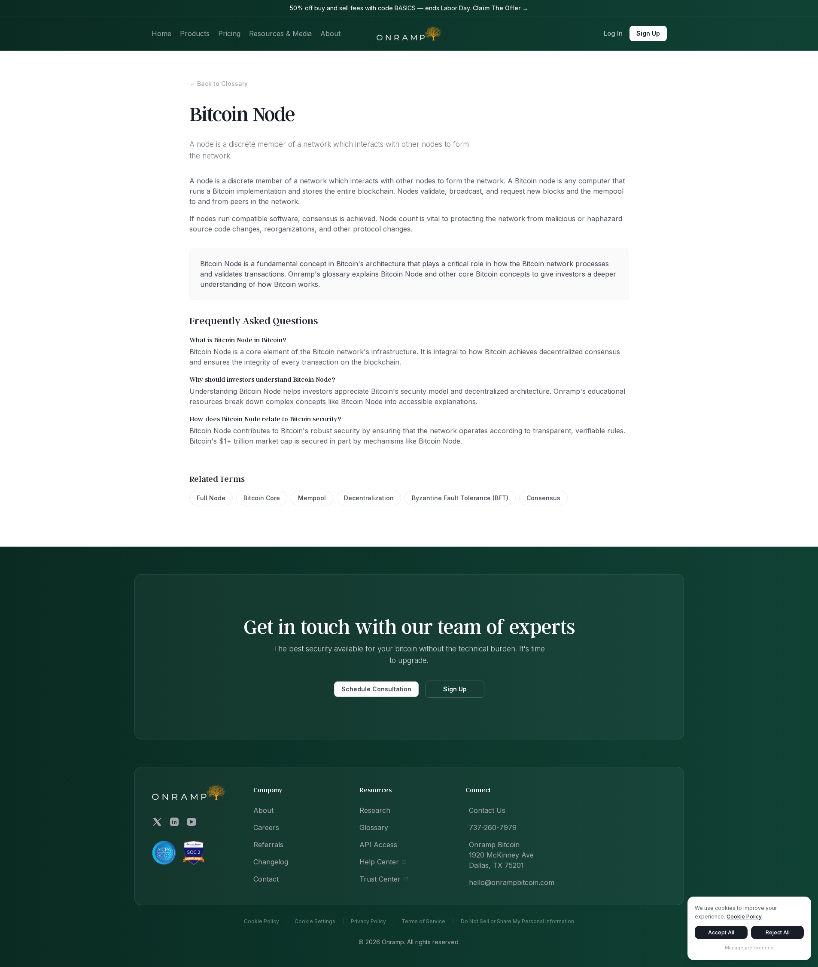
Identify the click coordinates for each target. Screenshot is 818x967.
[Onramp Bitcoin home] (189, 792)
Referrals (268, 844)
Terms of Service (423, 921)
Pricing (229, 33)
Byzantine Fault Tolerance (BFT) (460, 498)
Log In (613, 33)
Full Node (211, 498)
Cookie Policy (261, 921)
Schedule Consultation (376, 689)
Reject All (778, 932)
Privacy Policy (368, 921)
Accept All (721, 932)
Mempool (312, 498)
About (330, 33)
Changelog (270, 862)
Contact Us (487, 810)
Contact (266, 879)
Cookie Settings (315, 921)
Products (195, 33)
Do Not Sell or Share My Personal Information (517, 921)
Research (374, 810)
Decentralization (369, 498)
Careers (266, 827)
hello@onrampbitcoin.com (511, 882)
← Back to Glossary (218, 83)
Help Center (379, 862)
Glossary (373, 827)
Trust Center (380, 879)
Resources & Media (280, 33)
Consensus (543, 498)
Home (161, 33)
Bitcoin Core (261, 498)
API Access (378, 844)
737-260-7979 (493, 827)
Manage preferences (749, 948)
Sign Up (648, 33)
